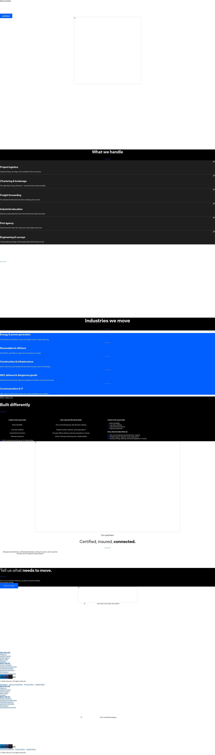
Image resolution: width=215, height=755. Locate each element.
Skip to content (5, 1)
